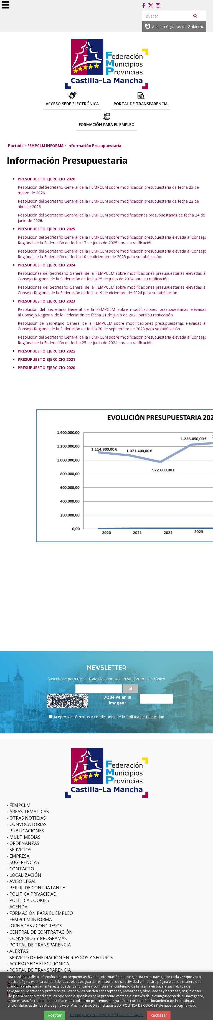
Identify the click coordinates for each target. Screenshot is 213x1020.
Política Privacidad (33, 894)
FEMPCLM (20, 805)
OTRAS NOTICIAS (27, 818)
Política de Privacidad (145, 716)
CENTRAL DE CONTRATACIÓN (41, 932)
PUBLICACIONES (26, 831)
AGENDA (18, 907)
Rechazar (158, 1015)
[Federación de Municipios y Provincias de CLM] (106, 63)
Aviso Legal (23, 881)
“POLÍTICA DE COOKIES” (140, 1005)
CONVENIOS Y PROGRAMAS (38, 938)
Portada (16, 145)
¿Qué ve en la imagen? (117, 700)
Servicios (20, 850)
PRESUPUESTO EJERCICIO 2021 (46, 359)
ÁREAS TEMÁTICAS (29, 812)
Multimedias (24, 837)
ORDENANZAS (24, 843)
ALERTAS (18, 951)
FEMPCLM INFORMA (45, 145)
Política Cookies (29, 900)
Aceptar (55, 1015)
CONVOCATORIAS (28, 824)
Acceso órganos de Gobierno (178, 26)
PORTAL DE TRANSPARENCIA (40, 945)
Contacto (21, 869)
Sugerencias (24, 862)
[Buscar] (195, 15)
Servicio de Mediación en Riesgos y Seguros (61, 957)
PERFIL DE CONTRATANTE (37, 888)
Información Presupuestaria (94, 145)
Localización (25, 875)
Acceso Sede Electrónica (39, 964)
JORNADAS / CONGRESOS (35, 926)
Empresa (19, 856)
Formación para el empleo (41, 913)
